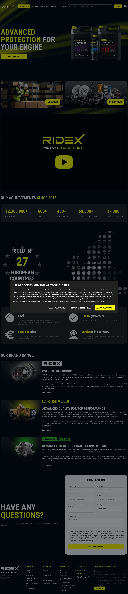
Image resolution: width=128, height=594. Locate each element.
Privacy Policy (99, 301)
